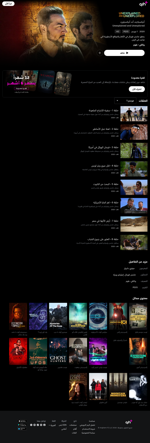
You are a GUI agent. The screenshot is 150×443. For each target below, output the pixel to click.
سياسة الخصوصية (88, 432)
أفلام (75, 428)
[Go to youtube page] (34, 425)
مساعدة (92, 421)
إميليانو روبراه (118, 274)
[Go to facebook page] (44, 425)
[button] (8, 3)
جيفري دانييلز (129, 268)
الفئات (74, 432)
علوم (135, 44)
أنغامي (63, 428)
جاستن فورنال (130, 274)
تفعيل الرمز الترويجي (87, 425)
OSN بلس (62, 425)
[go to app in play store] (22, 424)
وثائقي (142, 44)
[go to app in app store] (22, 421)
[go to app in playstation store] (22, 428)
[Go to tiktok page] (37, 425)
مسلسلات (73, 425)
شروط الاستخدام (88, 428)
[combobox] (125, 100)
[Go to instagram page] (41, 425)
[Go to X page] (31, 425)
